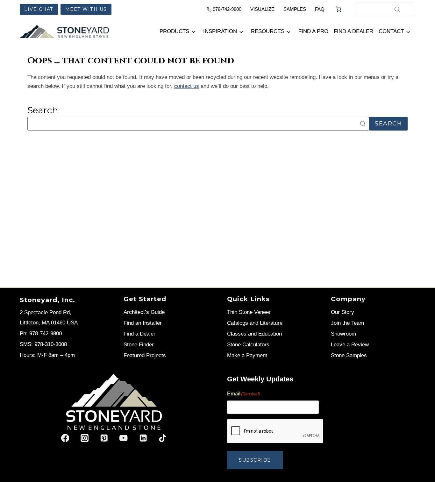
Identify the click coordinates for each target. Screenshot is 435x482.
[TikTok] (162, 438)
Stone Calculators (248, 345)
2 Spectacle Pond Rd (45, 312)
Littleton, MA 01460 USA (49, 323)
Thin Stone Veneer (249, 312)
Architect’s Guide (144, 312)
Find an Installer (143, 323)
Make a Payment (247, 355)
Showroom (343, 334)
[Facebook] (65, 438)
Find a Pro (313, 31)
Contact (391, 31)
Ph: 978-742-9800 (41, 333)
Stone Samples (349, 355)
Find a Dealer (353, 31)
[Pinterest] (104, 438)
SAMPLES (294, 9)
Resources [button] (267, 31)
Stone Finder (139, 345)
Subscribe (255, 460)
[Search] (397, 9)
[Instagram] (84, 438)
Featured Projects (145, 355)
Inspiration (220, 31)
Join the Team (347, 323)
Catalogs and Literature (254, 323)
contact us (186, 86)
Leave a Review (350, 345)
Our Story (342, 312)
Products (174, 31)
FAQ (319, 9)
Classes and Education (254, 334)
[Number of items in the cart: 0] (338, 9)
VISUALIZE (262, 9)
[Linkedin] (143, 438)
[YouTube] (124, 438)
